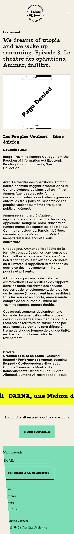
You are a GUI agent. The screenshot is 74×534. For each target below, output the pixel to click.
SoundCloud (11, 509)
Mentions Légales (15, 520)
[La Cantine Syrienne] (35, 14)
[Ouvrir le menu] (69, 13)
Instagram (10, 496)
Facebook (9, 489)
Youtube (8, 502)
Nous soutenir (37, 432)
